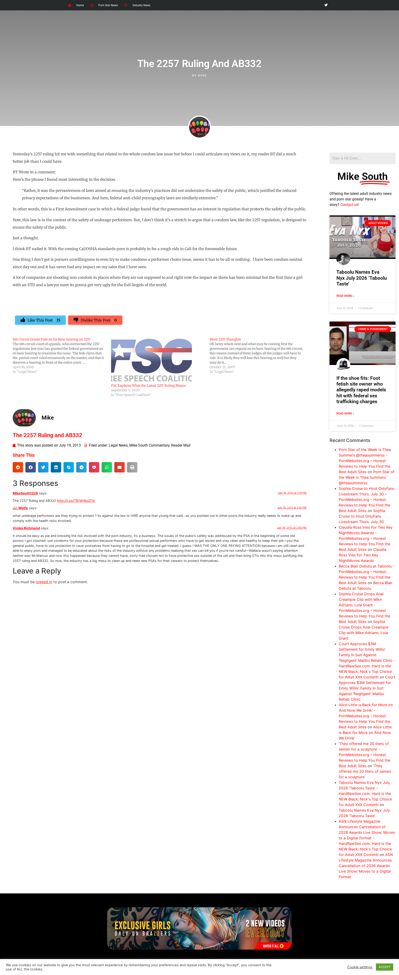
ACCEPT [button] (384, 967)
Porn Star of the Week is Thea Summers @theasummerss (366, 477)
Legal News (118, 445)
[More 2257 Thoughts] (259, 355)
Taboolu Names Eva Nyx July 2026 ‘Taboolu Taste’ (361, 277)
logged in (44, 581)
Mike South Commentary (149, 445)
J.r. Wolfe (20, 508)
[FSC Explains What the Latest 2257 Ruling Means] (158, 360)
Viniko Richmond (26, 528)
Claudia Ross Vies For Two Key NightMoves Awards (362, 555)
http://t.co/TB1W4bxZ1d (76, 501)
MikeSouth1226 (25, 493)
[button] (18, 467)
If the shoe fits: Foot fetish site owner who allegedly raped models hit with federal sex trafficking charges (361, 389)
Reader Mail (180, 445)
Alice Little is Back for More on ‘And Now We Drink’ (365, 732)
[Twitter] (326, 5)
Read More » (345, 295)
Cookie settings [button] (359, 967)
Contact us (349, 204)
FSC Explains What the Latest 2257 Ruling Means (148, 385)
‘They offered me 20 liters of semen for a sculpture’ (365, 771)
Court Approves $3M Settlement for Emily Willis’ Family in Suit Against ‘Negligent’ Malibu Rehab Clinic (367, 688)
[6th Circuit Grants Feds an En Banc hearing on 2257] (62, 355)
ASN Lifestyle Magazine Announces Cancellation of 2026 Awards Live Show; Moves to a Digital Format (366, 865)
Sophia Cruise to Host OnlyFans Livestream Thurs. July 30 (362, 516)
